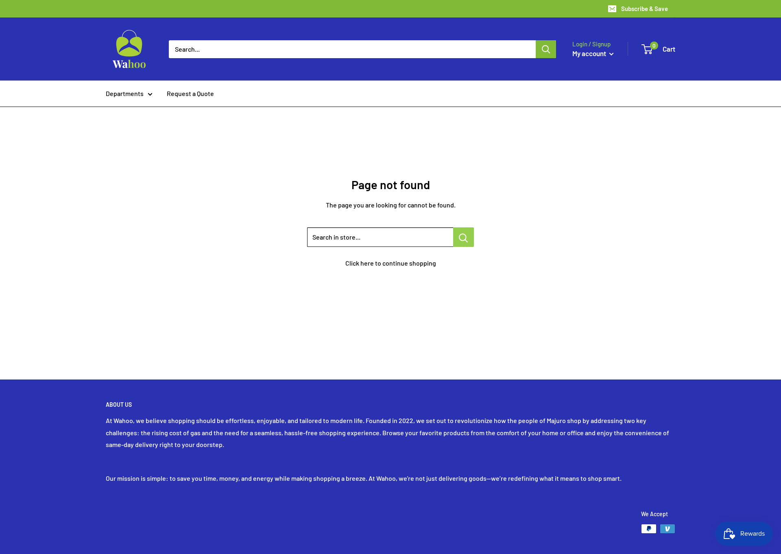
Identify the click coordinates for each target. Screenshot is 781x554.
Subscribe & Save (644, 8)
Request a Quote (190, 93)
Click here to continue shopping (390, 263)
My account (589, 53)
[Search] (546, 49)
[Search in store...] (463, 237)
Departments (125, 93)
